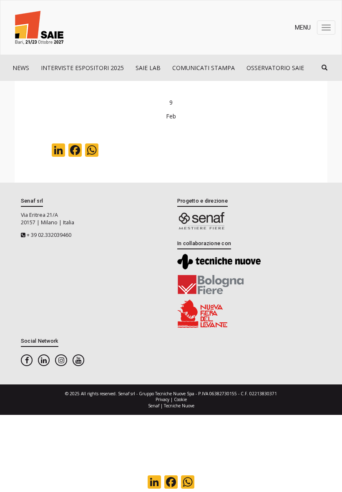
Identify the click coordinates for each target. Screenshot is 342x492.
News (21, 68)
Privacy (162, 399)
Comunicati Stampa (203, 68)
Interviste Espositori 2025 (82, 68)
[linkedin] (44, 360)
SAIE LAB (148, 68)
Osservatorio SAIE (275, 68)
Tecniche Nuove (179, 406)
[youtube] (78, 360)
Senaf (153, 406)
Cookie (180, 399)
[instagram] (61, 360)
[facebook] (27, 360)
